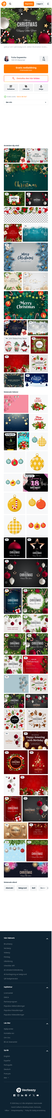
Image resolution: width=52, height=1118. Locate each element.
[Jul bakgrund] (14, 410)
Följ (43, 60)
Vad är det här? (22, 97)
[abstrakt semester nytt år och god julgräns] (25, 244)
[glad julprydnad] (25, 372)
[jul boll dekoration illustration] (25, 581)
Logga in (40, 4)
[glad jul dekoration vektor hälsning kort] (9, 581)
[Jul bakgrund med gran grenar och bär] (12, 446)
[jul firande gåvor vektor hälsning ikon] (13, 562)
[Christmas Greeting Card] (16, 961)
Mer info (9, 101)
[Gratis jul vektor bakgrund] (33, 463)
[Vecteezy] (3, 3)
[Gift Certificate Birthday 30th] (16, 1078)
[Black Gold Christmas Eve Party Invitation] (29, 562)
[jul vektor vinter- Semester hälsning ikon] (13, 525)
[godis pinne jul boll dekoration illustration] (14, 665)
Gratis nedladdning (26, 68)
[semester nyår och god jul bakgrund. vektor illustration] (15, 169)
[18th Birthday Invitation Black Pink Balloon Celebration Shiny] (16, 645)
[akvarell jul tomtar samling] (17, 428)
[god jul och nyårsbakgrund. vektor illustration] (14, 213)
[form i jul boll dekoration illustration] (14, 624)
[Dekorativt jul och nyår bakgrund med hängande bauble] (16, 281)
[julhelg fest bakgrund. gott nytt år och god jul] (25, 191)
